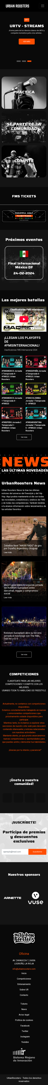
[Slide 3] (29, 57)
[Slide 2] (24, 57)
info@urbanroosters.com (24, 964)
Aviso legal (24, 1010)
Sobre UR (24, 985)
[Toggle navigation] (42, 5)
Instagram (25, 1032)
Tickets (24, 999)
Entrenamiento (24, 980)
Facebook (25, 1021)
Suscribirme (37, 847)
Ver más (24, 41)
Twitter (25, 1027)
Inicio (24, 969)
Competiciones (24, 974)
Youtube (25, 1038)
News (24, 1005)
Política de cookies (24, 1016)
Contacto (24, 991)
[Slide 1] (19, 57)
